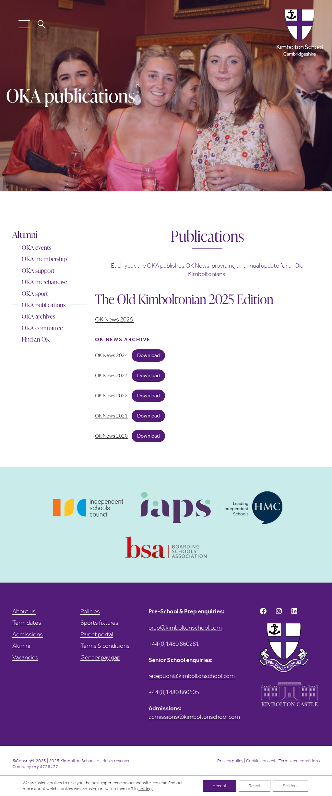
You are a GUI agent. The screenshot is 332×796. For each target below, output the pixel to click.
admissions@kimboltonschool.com (194, 716)
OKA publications (43, 305)
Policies (90, 611)
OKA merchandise (44, 282)
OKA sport (35, 293)
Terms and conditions (299, 761)
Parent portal (96, 634)
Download (148, 355)
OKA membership (44, 259)
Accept (220, 786)
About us (24, 611)
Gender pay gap (100, 657)
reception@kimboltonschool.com (191, 676)
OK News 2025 (114, 319)
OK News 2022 (111, 396)
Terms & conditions (105, 645)
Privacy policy (230, 761)
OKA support (38, 270)
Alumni (25, 234)
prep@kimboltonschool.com (185, 627)
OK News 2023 (111, 376)
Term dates (26, 622)
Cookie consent (261, 761)
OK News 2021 (111, 416)
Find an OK (36, 339)
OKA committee (42, 328)
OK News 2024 (111, 355)
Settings (290, 786)
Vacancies (25, 657)
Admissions (27, 634)
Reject (255, 786)
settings (145, 788)
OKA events (36, 247)
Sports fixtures (99, 622)
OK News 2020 (111, 436)
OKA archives (38, 316)
